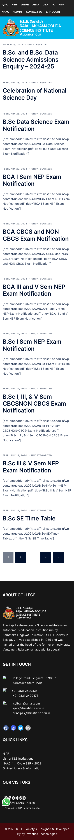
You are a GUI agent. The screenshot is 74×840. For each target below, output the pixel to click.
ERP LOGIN (53, 11)
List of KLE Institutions (18, 758)
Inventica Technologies (41, 834)
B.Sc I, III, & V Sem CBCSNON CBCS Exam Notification (34, 403)
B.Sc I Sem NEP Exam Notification (32, 345)
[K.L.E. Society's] (32, 27)
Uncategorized (37, 44)
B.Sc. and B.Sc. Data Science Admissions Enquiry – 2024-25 (31, 59)
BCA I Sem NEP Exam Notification (32, 180)
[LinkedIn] (28, 728)
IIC (53, 4)
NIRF (15, 4)
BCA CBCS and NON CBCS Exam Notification (36, 235)
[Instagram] (13, 728)
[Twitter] (20, 728)
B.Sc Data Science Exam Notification (36, 125)
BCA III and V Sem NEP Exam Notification (34, 290)
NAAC (5, 11)
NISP (61, 4)
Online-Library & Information (22, 768)
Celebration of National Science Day (34, 94)
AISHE (25, 4)
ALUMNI (17, 11)
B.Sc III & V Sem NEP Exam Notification (31, 467)
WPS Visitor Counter (29, 808)
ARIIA (35, 4)
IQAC (5, 4)
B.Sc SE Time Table (29, 518)
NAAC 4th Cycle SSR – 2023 (22, 763)
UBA (45, 4)
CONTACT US (34, 11)
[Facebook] (6, 728)
